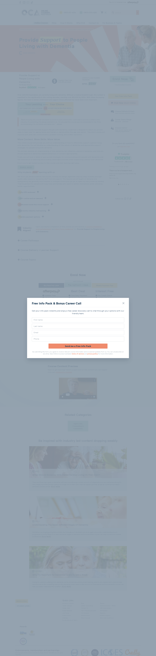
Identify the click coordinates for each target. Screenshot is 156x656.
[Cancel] (123, 303)
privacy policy (92, 354)
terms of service (78, 354)
